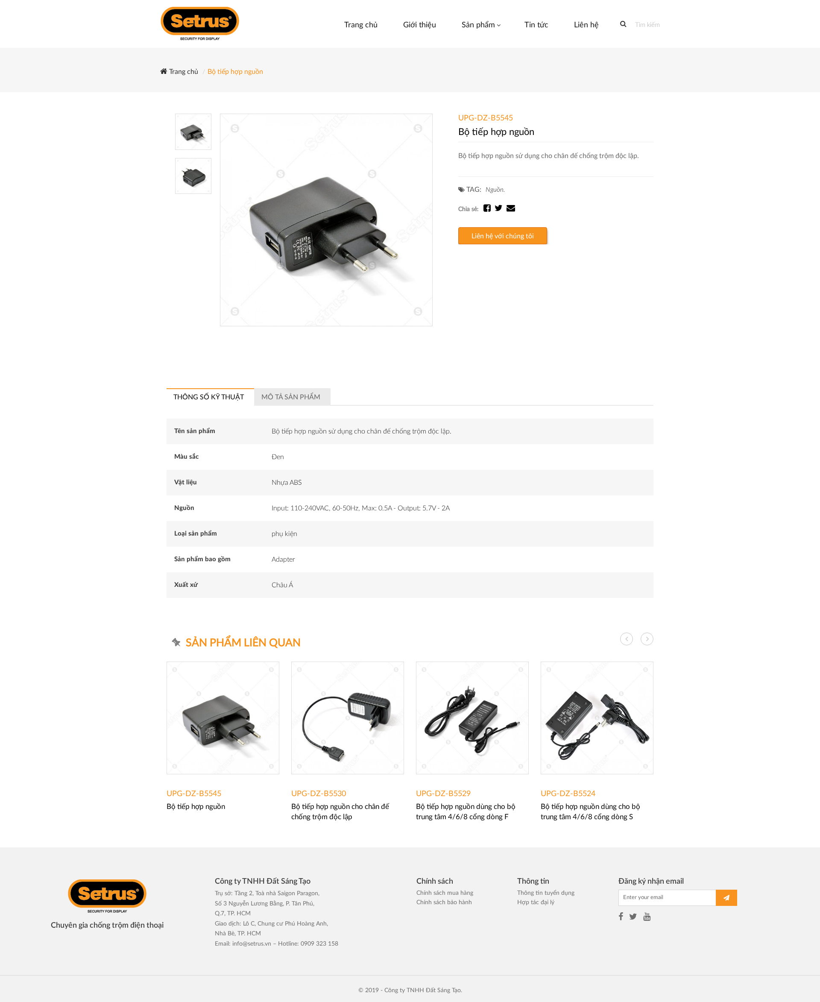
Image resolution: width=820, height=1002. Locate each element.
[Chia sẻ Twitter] (501, 209)
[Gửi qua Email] (511, 209)
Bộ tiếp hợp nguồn (235, 71)
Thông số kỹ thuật (208, 397)
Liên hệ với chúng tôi (503, 236)
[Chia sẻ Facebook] (489, 209)
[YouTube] (646, 918)
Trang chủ (182, 71)
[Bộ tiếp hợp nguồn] (326, 220)
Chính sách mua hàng (444, 893)
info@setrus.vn (251, 944)
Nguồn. (495, 190)
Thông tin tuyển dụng (545, 893)
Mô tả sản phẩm (290, 397)
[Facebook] (620, 918)
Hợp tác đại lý (535, 902)
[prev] (626, 639)
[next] (647, 639)
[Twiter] (633, 918)
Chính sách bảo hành (444, 902)
